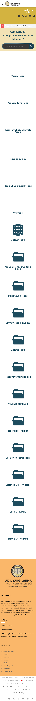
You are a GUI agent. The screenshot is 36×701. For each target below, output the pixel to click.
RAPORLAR (6, 669)
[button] (18, 67)
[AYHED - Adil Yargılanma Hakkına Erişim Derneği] (12, 3)
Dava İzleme (6, 657)
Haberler (5, 663)
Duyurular (6, 660)
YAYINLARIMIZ (7, 672)
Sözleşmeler (10, 690)
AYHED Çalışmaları (8, 651)
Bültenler (5, 654)
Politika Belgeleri (8, 666)
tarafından (8, 684)
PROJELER (18, 690)
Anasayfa (5, 687)
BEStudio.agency (27, 680)
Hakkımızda (13, 687)
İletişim (23, 693)
